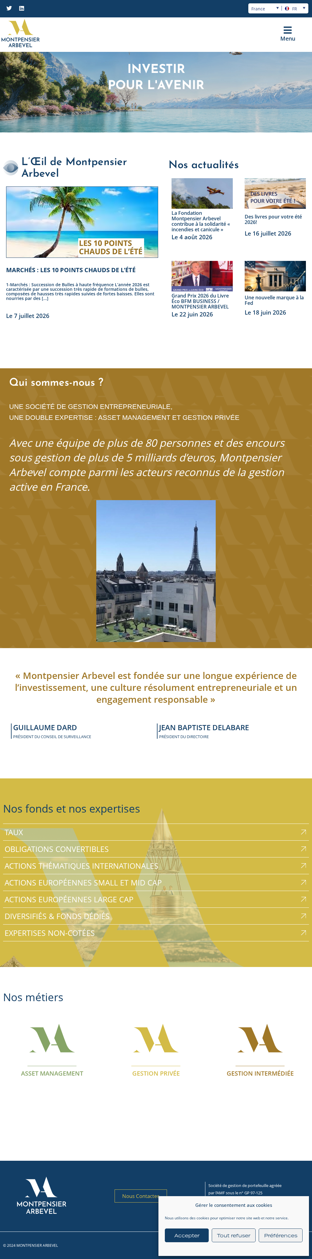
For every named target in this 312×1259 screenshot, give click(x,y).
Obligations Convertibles (57, 849)
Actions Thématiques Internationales (81, 865)
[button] (287, 30)
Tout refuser (233, 1235)
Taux (14, 832)
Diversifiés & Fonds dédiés (57, 916)
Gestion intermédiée (259, 1073)
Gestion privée (156, 1073)
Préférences (280, 1235)
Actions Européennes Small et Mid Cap (83, 882)
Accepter (187, 1235)
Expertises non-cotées (50, 933)
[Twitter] (9, 8)
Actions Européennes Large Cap (69, 899)
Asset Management (52, 1073)
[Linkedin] (21, 8)
